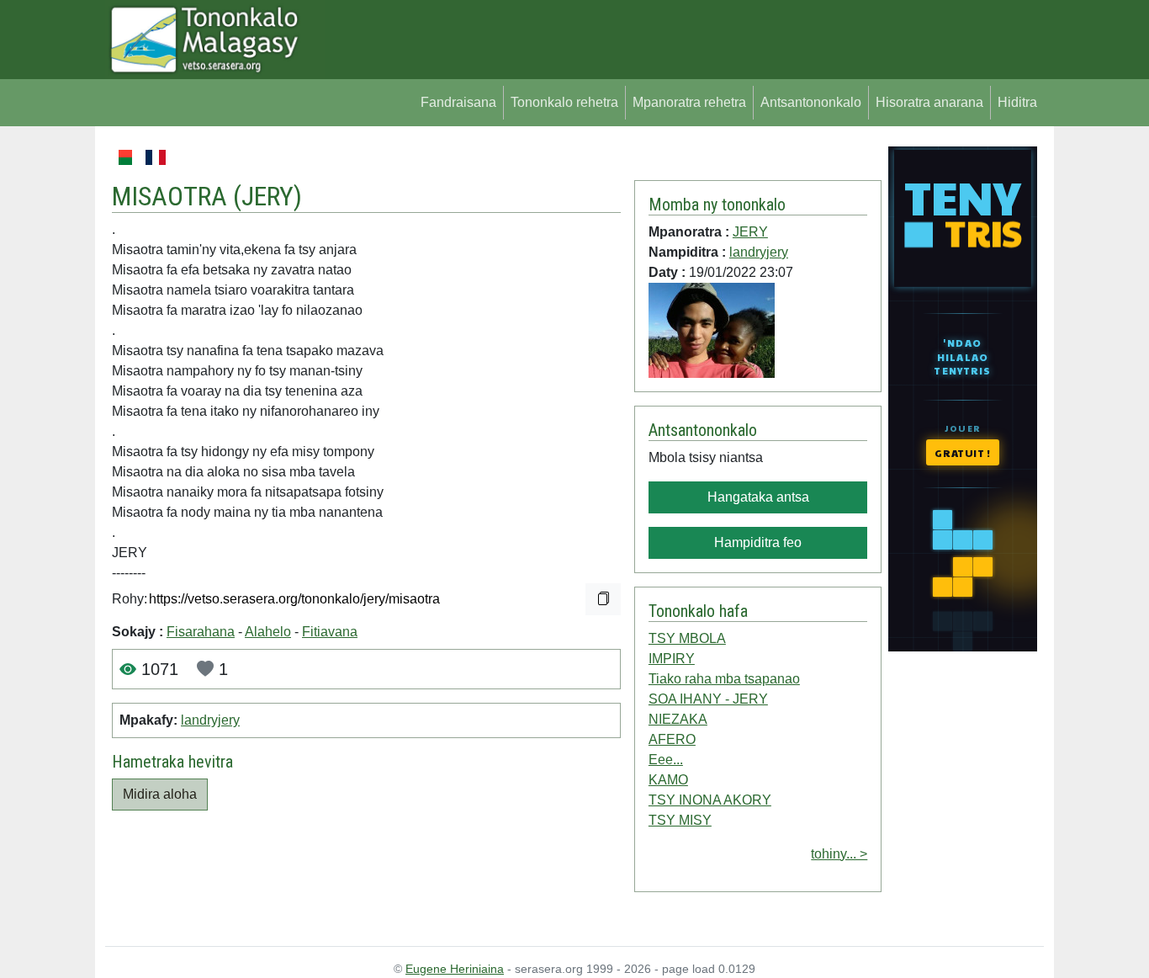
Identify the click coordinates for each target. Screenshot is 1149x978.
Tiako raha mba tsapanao (724, 679)
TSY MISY (680, 820)
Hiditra (1017, 102)
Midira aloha (160, 794)
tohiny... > (839, 854)
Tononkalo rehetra (564, 102)
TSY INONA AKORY (710, 800)
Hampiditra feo (758, 542)
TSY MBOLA (687, 638)
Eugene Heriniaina (454, 968)
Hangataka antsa (758, 497)
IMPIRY (672, 658)
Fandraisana (458, 102)
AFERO (672, 739)
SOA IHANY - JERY (708, 699)
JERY (267, 196)
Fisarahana (201, 632)
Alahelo (268, 632)
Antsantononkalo (810, 102)
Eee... (666, 759)
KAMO (668, 780)
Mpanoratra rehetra (689, 102)
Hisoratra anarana (929, 102)
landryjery (210, 720)
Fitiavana (329, 632)
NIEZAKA (678, 719)
